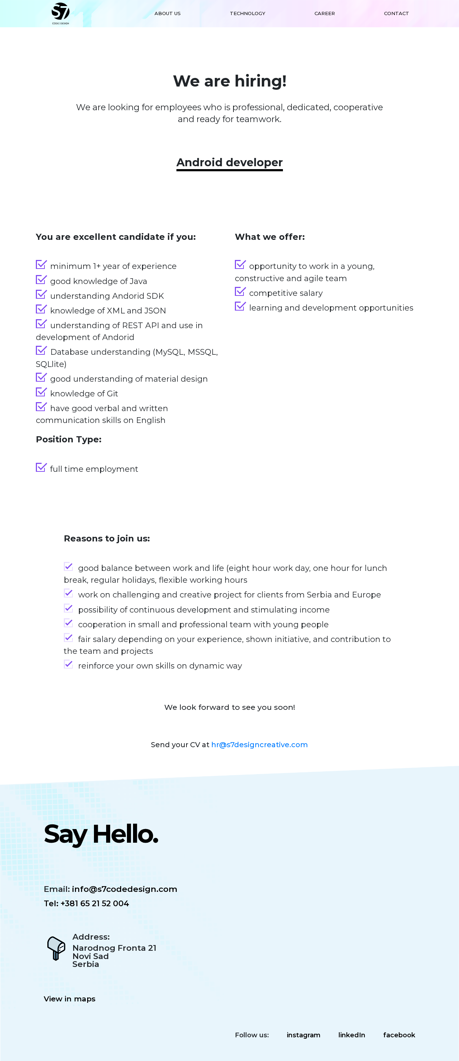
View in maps (69, 998)
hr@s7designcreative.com (259, 744)
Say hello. (100, 833)
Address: (91, 937)
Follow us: (252, 1035)
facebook (399, 1035)
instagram (304, 1035)
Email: (57, 889)
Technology (247, 13)
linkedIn (352, 1035)
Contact (396, 13)
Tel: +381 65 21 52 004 (86, 904)
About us (168, 13)
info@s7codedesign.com (124, 889)
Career (324, 13)
